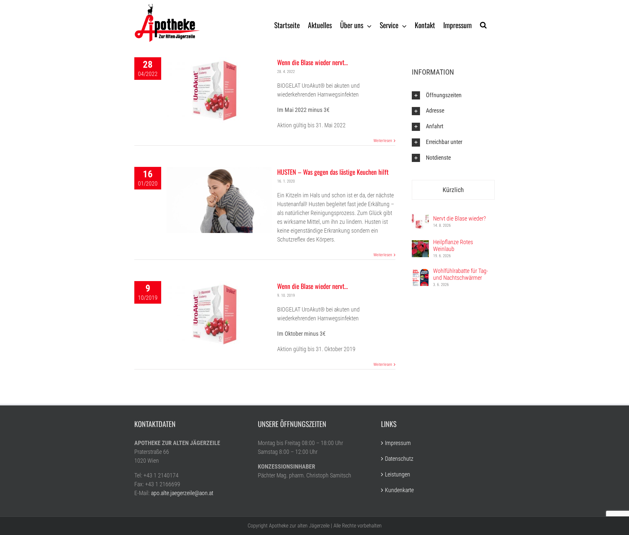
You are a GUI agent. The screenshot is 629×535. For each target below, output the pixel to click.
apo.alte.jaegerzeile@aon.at (182, 493)
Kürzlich (453, 190)
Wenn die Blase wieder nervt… (312, 62)
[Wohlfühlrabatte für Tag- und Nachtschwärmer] (420, 273)
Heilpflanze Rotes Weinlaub (453, 245)
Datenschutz (399, 458)
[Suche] (483, 24)
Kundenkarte (399, 490)
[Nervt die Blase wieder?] (420, 217)
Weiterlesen (382, 140)
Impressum (398, 442)
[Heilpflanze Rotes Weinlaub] (420, 244)
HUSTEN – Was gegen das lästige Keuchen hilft (333, 172)
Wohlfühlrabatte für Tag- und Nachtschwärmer (460, 274)
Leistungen (397, 474)
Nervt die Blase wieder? (459, 218)
